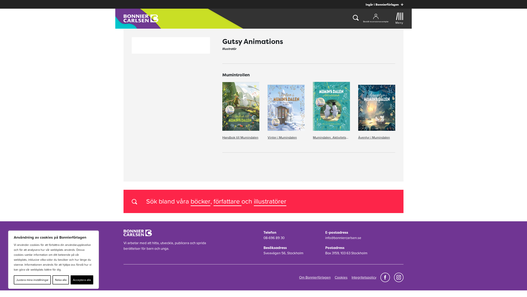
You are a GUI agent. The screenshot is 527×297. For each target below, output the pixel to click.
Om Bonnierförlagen (315, 277)
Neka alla (60, 280)
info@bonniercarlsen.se (343, 237)
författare (227, 201)
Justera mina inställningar (32, 280)
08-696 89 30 (274, 237)
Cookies (341, 277)
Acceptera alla (82, 280)
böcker (200, 201)
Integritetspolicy (364, 277)
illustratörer (270, 201)
